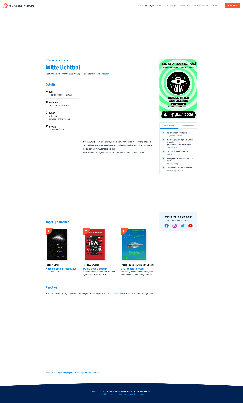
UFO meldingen (147, 5)
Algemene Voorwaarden (127, 394)
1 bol (51, 95)
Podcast (216, 5)
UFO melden (102, 394)
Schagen (53, 116)
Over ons (113, 394)
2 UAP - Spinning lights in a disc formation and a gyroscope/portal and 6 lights (180, 142)
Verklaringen (171, 5)
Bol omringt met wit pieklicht (178, 133)
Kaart (159, 5)
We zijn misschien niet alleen (61, 268)
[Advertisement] (121, 37)
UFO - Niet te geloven (132, 268)
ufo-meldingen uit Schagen (61, 373)
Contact (142, 394)
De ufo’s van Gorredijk (95, 268)
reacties (106, 74)
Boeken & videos (202, 5)
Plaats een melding (112, 293)
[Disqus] (100, 331)
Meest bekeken (188, 125)
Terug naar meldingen (57, 60)
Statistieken (185, 5)
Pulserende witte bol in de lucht (179, 168)
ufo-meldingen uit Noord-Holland (86, 373)
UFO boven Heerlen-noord (177, 151)
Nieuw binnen (169, 125)
